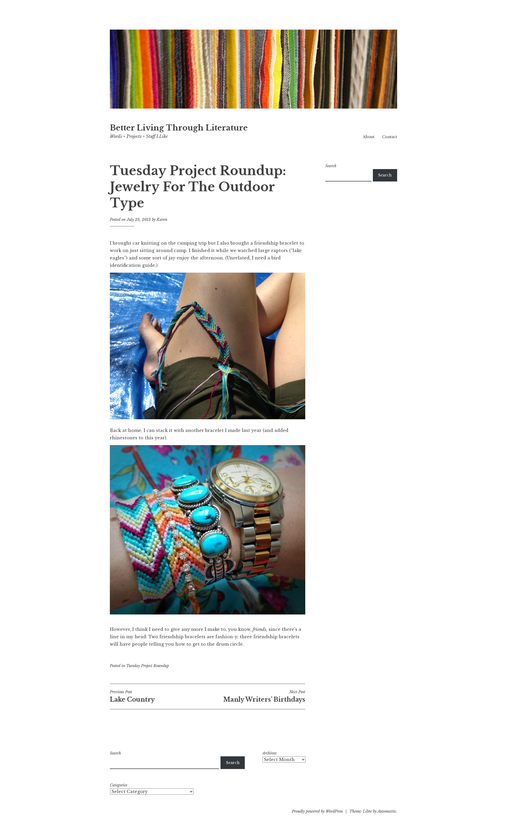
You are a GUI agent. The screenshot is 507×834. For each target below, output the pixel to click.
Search (330, 166)
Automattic (386, 811)
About (368, 136)
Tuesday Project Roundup (147, 665)
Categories (118, 785)
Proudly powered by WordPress (317, 811)
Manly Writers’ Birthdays (264, 696)
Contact (389, 136)
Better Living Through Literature (179, 128)
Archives (269, 753)
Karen (162, 219)
